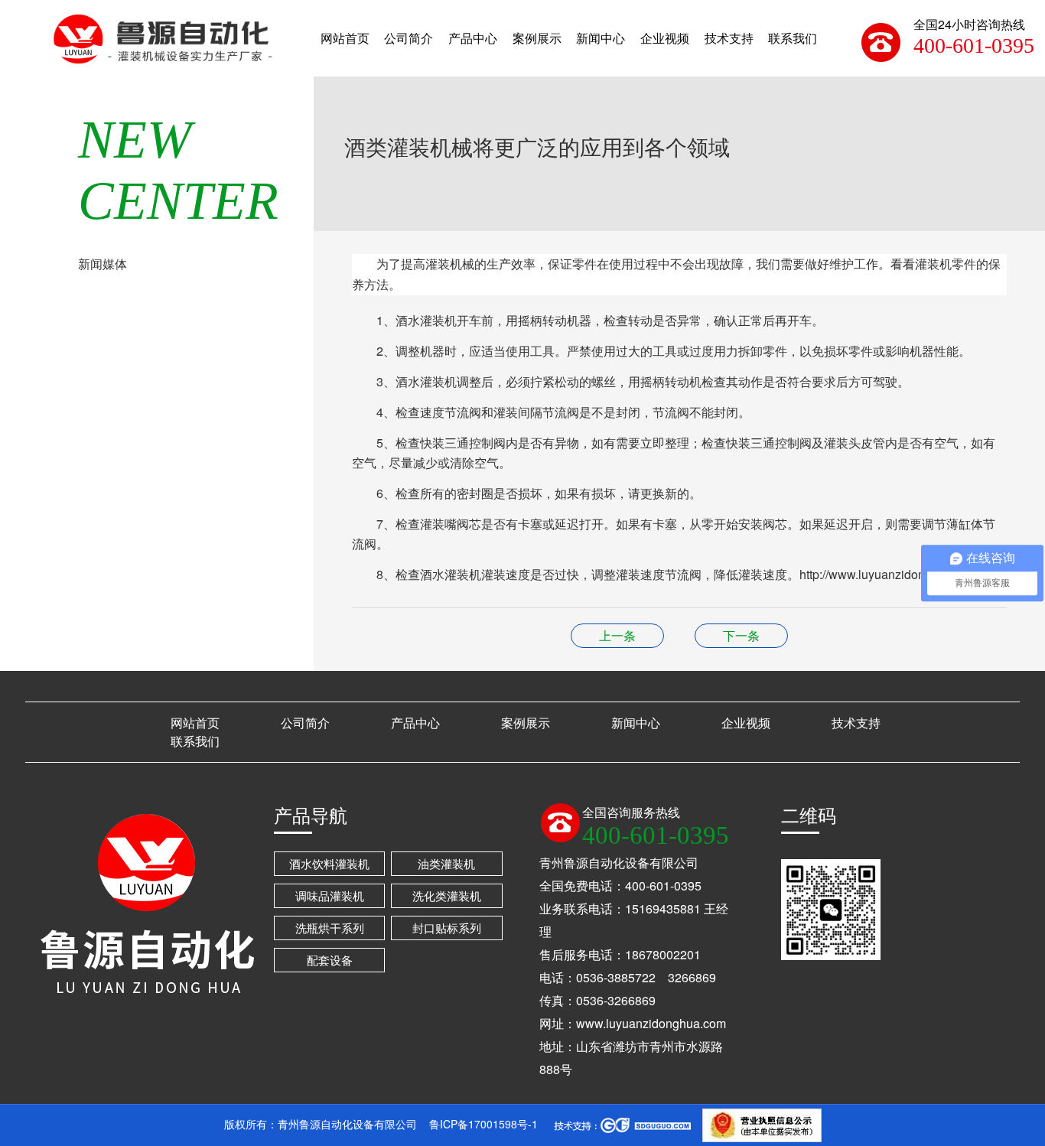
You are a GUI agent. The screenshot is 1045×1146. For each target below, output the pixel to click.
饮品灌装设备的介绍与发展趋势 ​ (617, 635)
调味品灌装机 (329, 895)
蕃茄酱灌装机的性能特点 (741, 635)
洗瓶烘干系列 (329, 928)
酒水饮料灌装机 (329, 863)
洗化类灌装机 (446, 895)
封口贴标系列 (446, 928)
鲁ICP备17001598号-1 (483, 1123)
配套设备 (330, 960)
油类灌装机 (446, 863)
